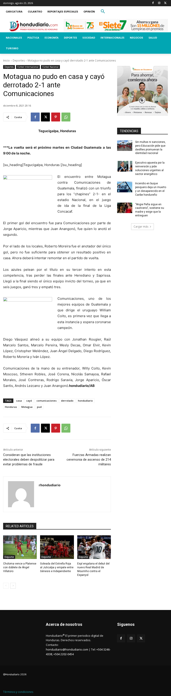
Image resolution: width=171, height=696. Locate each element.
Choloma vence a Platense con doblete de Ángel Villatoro (19, 567)
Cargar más (141, 226)
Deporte (9, 556)
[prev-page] (6, 586)
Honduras (11, 407)
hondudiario (85, 400)
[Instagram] (159, 3)
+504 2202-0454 (63, 654)
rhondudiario (50, 485)
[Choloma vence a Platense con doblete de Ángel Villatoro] (20, 547)
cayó (29, 400)
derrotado (67, 400)
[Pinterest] (55, 117)
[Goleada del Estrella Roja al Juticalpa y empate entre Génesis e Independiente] (57, 547)
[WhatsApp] (65, 117)
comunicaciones (47, 400)
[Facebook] (153, 3)
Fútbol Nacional (50, 66)
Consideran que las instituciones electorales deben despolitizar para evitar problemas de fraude (28, 459)
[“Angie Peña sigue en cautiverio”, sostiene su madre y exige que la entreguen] (124, 208)
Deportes (19, 60)
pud (39, 407)
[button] (103, 11)
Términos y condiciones (18, 692)
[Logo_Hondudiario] (33, 26)
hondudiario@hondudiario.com (67, 649)
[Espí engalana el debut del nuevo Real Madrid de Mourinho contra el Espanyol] (94, 547)
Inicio (6, 60)
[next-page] (13, 586)
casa (19, 400)
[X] (165, 3)
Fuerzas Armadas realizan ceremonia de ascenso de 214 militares (89, 459)
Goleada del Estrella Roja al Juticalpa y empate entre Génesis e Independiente (56, 567)
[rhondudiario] (21, 494)
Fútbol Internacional (28, 66)
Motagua (27, 407)
